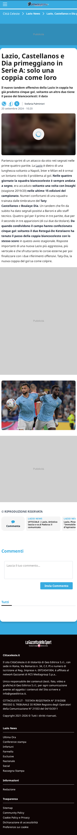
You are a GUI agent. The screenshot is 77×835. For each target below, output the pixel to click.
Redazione (9, 789)
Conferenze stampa (14, 741)
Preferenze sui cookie (15, 827)
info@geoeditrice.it (14, 693)
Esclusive (8, 756)
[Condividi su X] (16, 103)
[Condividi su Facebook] (10, 103)
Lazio (39, 166)
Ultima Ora (9, 737)
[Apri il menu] (5, 4)
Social (6, 766)
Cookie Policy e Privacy (16, 817)
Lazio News (33, 13)
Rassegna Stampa (13, 770)
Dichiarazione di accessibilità (20, 822)
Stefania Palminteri (35, 103)
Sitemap (8, 808)
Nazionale (9, 761)
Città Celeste (11, 14)
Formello (8, 751)
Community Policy (13, 812)
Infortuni (8, 746)
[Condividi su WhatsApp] (3, 103)
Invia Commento (56, 586)
